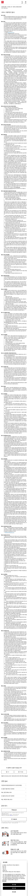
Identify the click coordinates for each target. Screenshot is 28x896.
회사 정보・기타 (9, 6)
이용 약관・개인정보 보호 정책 (17, 6)
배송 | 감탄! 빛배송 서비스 (6, 792)
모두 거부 (14, 888)
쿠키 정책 (4, 881)
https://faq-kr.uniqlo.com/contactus (12, 188)
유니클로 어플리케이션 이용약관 (7, 788)
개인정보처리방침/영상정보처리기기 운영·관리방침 (11, 785)
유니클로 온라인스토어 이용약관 (7, 796)
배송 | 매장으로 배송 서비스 (6, 799)
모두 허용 (14, 884)
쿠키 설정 (14, 891)
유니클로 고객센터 (3, 6)
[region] (14, 878)
